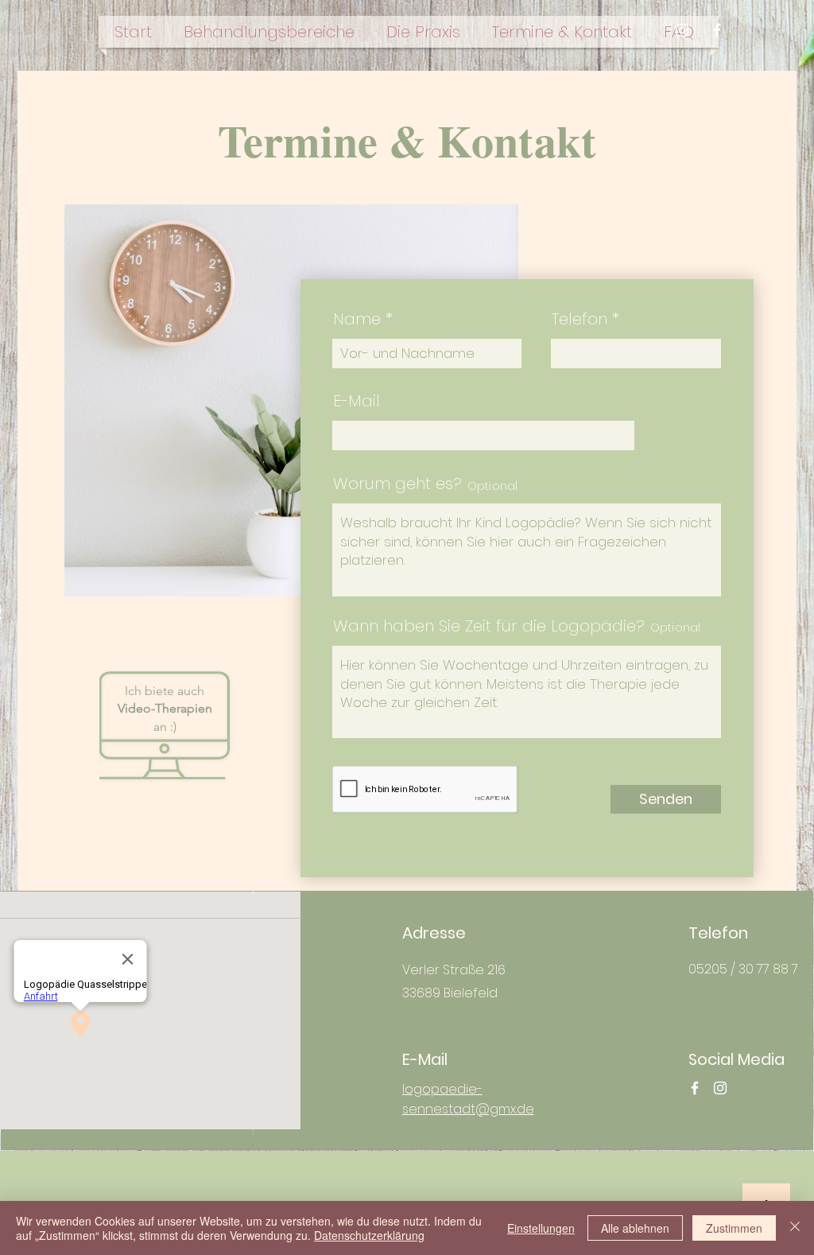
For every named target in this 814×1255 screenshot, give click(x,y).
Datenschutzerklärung (369, 1235)
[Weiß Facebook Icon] (717, 30)
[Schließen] (794, 1228)
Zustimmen (734, 1228)
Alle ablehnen (635, 1228)
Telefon (579, 319)
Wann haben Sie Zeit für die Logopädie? (489, 626)
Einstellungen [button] (541, 1228)
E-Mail (356, 401)
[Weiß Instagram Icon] (682, 30)
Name (357, 319)
